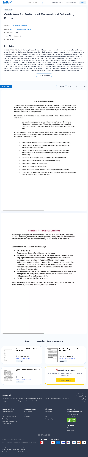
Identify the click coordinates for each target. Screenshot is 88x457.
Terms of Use (14, 447)
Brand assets (70, 430)
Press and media (71, 428)
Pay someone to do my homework (11, 414)
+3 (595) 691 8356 (74, 414)
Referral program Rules (19, 449)
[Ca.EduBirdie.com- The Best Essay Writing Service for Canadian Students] (41, 443)
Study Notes (27, 416)
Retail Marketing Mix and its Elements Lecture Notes (71, 349)
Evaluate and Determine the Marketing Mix (28, 369)
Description (9, 46)
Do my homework (6, 423)
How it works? (48, 411)
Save (85, 87)
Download (7, 86)
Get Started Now (65, 380)
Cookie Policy (21, 452)
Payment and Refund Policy (9, 452)
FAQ (46, 416)
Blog (25, 414)
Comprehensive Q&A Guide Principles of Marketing (27, 349)
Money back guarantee (51, 419)
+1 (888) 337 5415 (73, 416)
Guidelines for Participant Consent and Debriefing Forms (39, 16)
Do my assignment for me (9, 416)
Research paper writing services (10, 419)
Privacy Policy (5, 447)
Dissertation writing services (9, 421)
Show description (45, 75)
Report (62, 87)
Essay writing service (7, 411)
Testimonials (48, 414)
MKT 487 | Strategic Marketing (20, 29)
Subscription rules (7, 449)
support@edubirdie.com (22, 401)
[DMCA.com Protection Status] (76, 420)
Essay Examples (28, 411)
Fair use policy (23, 447)
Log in (82, 2)
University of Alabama (19, 26)
